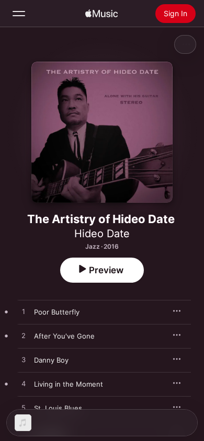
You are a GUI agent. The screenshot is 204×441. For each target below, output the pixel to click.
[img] (101, 13)
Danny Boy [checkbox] (51, 360)
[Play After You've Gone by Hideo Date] (23, 336)
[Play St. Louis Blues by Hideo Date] (23, 408)
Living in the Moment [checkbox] (68, 384)
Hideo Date (102, 233)
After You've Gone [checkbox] (64, 336)
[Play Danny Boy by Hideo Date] (23, 360)
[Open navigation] (18, 13)
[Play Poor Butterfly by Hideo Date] (23, 312)
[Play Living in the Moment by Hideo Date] (23, 384)
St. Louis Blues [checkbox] (58, 408)
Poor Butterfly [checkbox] (57, 312)
